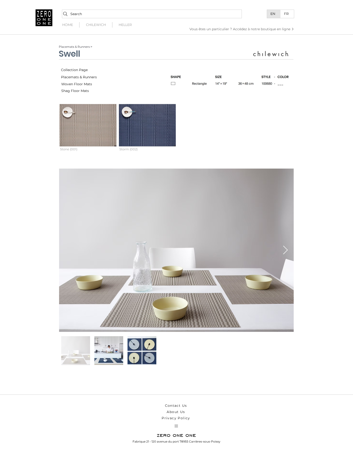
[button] (88, 131)
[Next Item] (285, 250)
